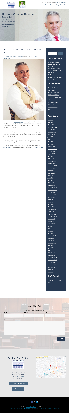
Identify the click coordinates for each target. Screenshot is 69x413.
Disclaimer (13, 409)
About (42, 5)
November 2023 (52, 166)
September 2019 (52, 265)
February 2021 (52, 236)
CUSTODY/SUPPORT (53, 95)
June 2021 (50, 228)
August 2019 (51, 267)
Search (49, 109)
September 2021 (52, 221)
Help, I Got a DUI (52, 79)
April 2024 (50, 156)
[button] (67, 403)
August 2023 (51, 173)
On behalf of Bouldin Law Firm (14, 56)
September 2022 (52, 195)
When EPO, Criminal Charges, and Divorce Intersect (54, 64)
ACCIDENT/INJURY (53, 87)
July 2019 (50, 269)
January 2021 (51, 238)
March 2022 (51, 207)
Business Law (51, 90)
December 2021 (52, 214)
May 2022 (50, 202)
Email (26, 312)
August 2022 (51, 197)
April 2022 (50, 204)
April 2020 (50, 248)
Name (5, 312)
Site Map (20, 409)
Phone (47, 312)
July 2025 (50, 137)
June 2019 (50, 272)
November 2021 (52, 216)
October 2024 (51, 151)
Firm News (51, 104)
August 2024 (51, 154)
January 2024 (51, 163)
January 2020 (51, 255)
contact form (39, 147)
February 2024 (52, 161)
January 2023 (51, 185)
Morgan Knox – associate (55, 77)
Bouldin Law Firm (31, 407)
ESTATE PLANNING (53, 102)
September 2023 (52, 170)
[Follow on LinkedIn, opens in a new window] (37, 402)
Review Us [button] (18, 389)
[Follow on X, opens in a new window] (34, 402)
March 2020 (51, 250)
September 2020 (52, 243)
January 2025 (51, 146)
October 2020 (51, 240)
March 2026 (51, 125)
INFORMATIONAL (52, 107)
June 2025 (50, 139)
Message (6, 320)
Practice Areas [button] (49, 5)
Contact (62, 5)
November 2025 (52, 129)
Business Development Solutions (42, 409)
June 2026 (50, 120)
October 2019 (51, 262)
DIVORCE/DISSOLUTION (54, 97)
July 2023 (50, 175)
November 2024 (52, 149)
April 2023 (50, 180)
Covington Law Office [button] (18, 383)
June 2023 (50, 178)
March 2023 (51, 183)
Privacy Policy (28, 409)
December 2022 (52, 187)
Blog (57, 5)
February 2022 (52, 209)
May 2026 (50, 122)
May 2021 (50, 231)
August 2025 (51, 134)
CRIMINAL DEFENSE (53, 92)
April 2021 (50, 233)
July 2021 (50, 226)
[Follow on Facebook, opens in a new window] (32, 402)
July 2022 (50, 199)
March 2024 (51, 158)
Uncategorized (52, 112)
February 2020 (52, 252)
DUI (10, 58)
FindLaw (56, 409)
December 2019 (52, 257)
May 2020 (50, 245)
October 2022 (51, 192)
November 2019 (52, 260)
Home (36, 5)
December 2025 (52, 127)
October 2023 (51, 168)
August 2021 (51, 224)
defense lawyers (18, 122)
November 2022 (52, 190)
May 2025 (50, 141)
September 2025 (52, 132)
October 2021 (51, 219)
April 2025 (50, 144)
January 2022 (51, 211)
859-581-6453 (60, 2)
